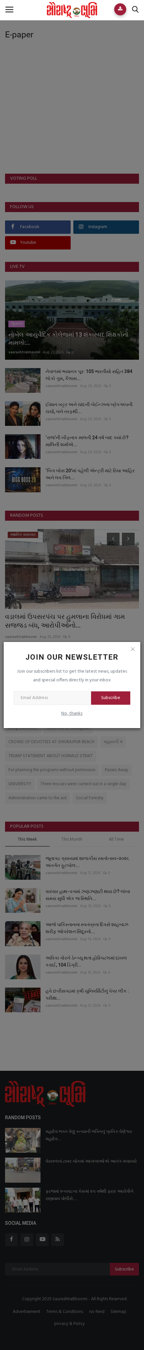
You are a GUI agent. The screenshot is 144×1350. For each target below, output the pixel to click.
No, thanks (71, 713)
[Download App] (120, 9)
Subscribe (110, 698)
